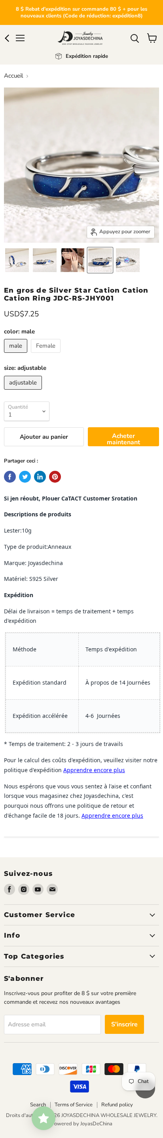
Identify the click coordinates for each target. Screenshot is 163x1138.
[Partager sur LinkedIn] (40, 477)
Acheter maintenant (123, 439)
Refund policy (117, 1104)
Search (38, 1104)
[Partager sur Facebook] (10, 477)
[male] (16, 355)
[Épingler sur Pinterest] (55, 477)
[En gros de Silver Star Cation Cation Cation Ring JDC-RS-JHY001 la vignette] (72, 260)
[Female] (47, 355)
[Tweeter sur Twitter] (25, 477)
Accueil (13, 75)
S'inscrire (124, 1024)
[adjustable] (24, 392)
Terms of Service (74, 1104)
